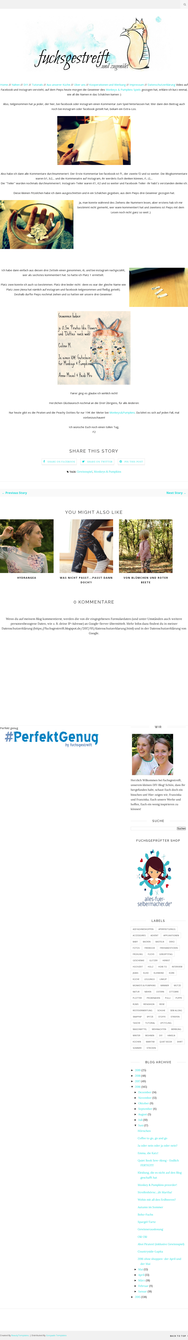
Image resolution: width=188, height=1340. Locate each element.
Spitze (150, 1016)
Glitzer (153, 960)
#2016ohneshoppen (143, 929)
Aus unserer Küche (58, 84)
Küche (136, 979)
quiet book (166, 1041)
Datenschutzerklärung (162, 84)
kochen (137, 1041)
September (145, 1109)
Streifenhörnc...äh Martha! (155, 1192)
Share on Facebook (61, 461)
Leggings (149, 979)
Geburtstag (166, 954)
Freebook (149, 947)
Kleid (146, 972)
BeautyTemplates (20, 1335)
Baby (135, 941)
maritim (150, 1041)
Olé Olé (142, 1236)
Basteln (160, 941)
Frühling (138, 954)
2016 (138, 1086)
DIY (26, 84)
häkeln (171, 1035)
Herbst (166, 960)
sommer (137, 1048)
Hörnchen (144, 1131)
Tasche (136, 1023)
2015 (137, 1297)
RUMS (135, 1004)
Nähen (16, 84)
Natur (136, 991)
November (145, 1097)
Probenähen (153, 997)
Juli (140, 1120)
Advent (154, 935)
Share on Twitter (100, 461)
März (141, 1280)
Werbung (176, 1029)
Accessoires (139, 935)
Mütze (177, 985)
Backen (147, 941)
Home (4, 84)
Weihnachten (159, 1029)
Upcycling (165, 1023)
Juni (140, 1125)
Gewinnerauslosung (150, 1229)
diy (160, 1035)
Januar (142, 1291)
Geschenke (138, 960)
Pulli (168, 997)
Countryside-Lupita (150, 1251)
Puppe (179, 997)
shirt (180, 1041)
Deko (172, 941)
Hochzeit (138, 966)
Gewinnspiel (84, 471)
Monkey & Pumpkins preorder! (157, 1185)
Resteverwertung (142, 1010)
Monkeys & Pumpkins (107, 471)
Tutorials (37, 84)
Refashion (148, 1004)
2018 (137, 1075)
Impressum (136, 84)
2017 (137, 1081)
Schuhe (161, 1010)
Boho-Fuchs (145, 1214)
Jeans (135, 972)
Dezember (144, 1092)
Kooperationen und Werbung (107, 84)
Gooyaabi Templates (56, 1335)
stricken (151, 1048)
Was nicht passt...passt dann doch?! (86, 580)
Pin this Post (133, 461)
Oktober (143, 1103)
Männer (164, 985)
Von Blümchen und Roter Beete (146, 580)
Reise (161, 1004)
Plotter (137, 997)
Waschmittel (140, 1029)
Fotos (136, 947)
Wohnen (149, 1035)
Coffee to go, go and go (152, 1138)
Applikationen (171, 935)
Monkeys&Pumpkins (122, 412)
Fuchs (151, 954)
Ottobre (174, 991)
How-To (162, 966)
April (141, 1275)
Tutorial (150, 1023)
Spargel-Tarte (147, 1222)
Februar (143, 1286)
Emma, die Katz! (148, 1153)
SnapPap (137, 1016)
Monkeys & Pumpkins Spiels (123, 89)
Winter (136, 1035)
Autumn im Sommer (150, 1207)
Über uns (80, 84)
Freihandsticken (169, 947)
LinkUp (163, 979)
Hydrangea (26, 577)
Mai (140, 1269)
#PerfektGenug (167, 929)
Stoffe (162, 1016)
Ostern (160, 991)
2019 (138, 1070)
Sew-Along (176, 1010)
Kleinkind (159, 972)
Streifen (175, 1016)
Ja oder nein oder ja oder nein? (157, 1145)
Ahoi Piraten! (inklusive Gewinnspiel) (161, 1244)
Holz (150, 966)
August (142, 1114)
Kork (171, 972)
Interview (177, 966)
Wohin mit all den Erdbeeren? (157, 1199)
